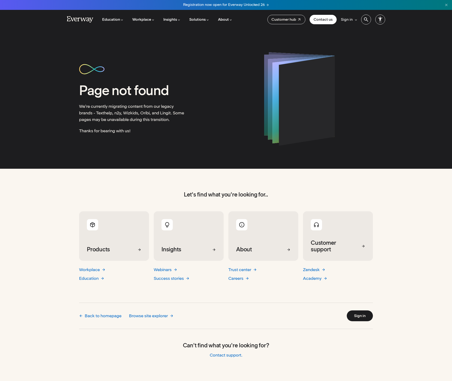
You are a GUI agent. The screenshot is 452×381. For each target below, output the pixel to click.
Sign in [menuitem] (347, 19)
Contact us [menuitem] (323, 19)
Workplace (89, 269)
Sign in (360, 315)
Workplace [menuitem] (141, 19)
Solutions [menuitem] (197, 19)
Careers (235, 278)
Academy (312, 278)
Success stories (169, 278)
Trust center (239, 269)
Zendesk (311, 269)
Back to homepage (103, 315)
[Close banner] (446, 5)
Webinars (163, 269)
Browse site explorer (148, 315)
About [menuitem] (223, 19)
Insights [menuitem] (170, 19)
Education (89, 278)
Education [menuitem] (111, 19)
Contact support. (226, 355)
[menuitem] (286, 19)
